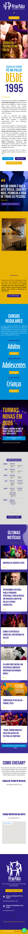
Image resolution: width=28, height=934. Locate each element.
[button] (14, 13)
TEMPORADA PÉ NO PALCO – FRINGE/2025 (13, 702)
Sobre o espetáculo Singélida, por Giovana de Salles (13, 634)
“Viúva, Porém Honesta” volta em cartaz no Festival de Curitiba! (12, 733)
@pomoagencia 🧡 (20, 931)
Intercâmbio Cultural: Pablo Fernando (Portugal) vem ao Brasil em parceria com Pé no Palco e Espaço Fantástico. (13, 597)
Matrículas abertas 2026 (13, 562)
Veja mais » (4, 567)
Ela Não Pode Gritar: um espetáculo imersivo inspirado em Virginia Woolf (13, 669)
